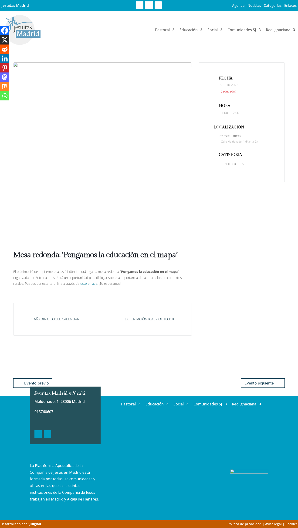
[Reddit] (4, 49)
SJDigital (34, 524)
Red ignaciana (278, 29)
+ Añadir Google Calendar (55, 319)
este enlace (88, 283)
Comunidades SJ (241, 29)
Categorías (272, 5)
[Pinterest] (4, 67)
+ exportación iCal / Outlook (148, 319)
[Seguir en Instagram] (158, 5)
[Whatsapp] (4, 95)
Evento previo (36, 383)
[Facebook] (4, 30)
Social (212, 29)
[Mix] (4, 86)
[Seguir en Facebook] (139, 5)
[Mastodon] (4, 77)
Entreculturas (234, 163)
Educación (188, 29)
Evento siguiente (259, 383)
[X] (4, 40)
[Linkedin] (4, 58)
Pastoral (162, 29)
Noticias (254, 5)
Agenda (238, 5)
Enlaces (290, 5)
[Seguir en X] (149, 5)
